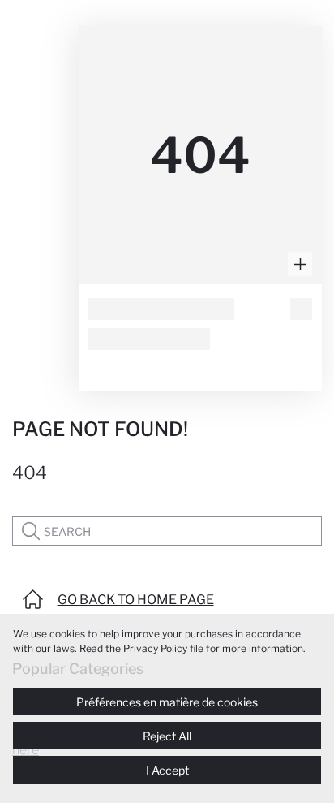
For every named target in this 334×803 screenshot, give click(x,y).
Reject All (167, 736)
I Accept (167, 770)
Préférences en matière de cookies (167, 702)
